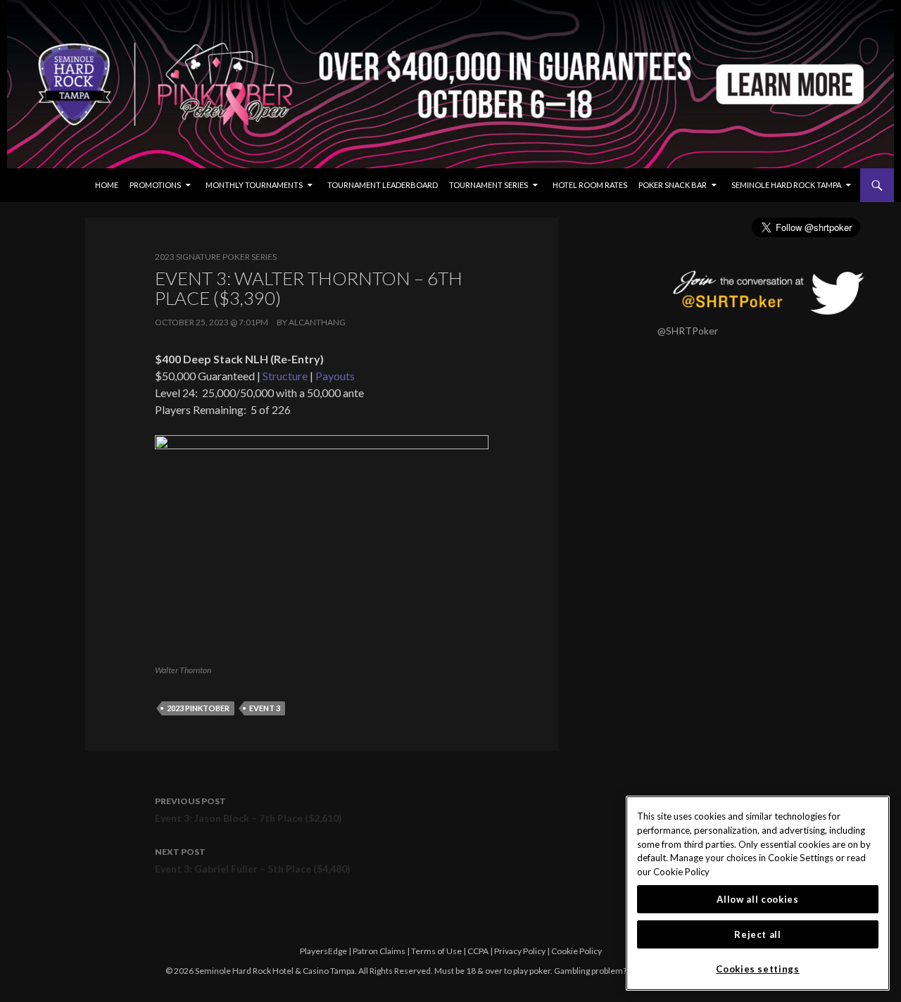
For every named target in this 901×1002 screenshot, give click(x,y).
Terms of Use (436, 951)
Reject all (757, 934)
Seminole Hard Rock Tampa (786, 184)
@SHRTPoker (687, 331)
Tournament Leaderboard (382, 184)
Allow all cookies (757, 899)
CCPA (478, 951)
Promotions (155, 184)
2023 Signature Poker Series (216, 256)
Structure (285, 375)
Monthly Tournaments (254, 184)
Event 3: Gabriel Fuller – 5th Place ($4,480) (253, 860)
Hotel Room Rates (590, 184)
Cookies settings (758, 969)
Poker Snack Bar (672, 184)
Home (106, 184)
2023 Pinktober (198, 708)
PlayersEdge (323, 951)
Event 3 (264, 708)
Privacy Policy (520, 951)
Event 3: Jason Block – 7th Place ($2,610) (248, 810)
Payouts (335, 375)
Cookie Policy (576, 951)
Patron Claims (379, 951)
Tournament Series (488, 184)
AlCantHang (317, 322)
